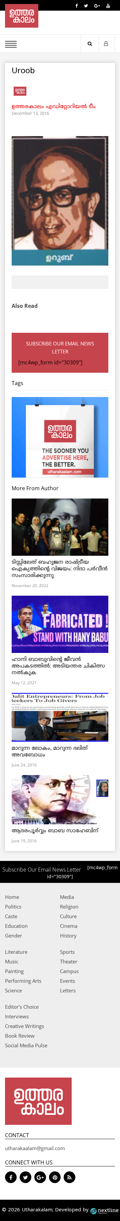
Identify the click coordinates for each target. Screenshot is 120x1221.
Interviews (17, 1016)
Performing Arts (23, 980)
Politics (13, 906)
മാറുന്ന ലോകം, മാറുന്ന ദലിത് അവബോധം (50, 751)
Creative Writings (24, 1026)
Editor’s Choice (22, 1006)
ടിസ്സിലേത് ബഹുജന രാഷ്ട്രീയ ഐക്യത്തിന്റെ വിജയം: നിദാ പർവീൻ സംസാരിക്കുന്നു (60, 569)
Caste (11, 916)
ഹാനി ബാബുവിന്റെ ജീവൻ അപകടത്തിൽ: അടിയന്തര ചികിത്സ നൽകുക (58, 666)
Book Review (20, 1035)
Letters (68, 990)
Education (16, 925)
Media (67, 897)
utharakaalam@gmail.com (35, 1148)
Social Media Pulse (26, 1045)
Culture (68, 916)
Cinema (68, 925)
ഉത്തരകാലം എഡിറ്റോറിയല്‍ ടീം (54, 106)
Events (67, 980)
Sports (67, 951)
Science (13, 990)
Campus (69, 971)
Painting (14, 971)
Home (12, 897)
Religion (69, 906)
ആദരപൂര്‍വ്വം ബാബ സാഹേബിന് (55, 831)
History (68, 935)
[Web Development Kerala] (104, 1210)
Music (11, 961)
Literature (16, 951)
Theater (68, 961)
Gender (13, 935)
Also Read (25, 305)
